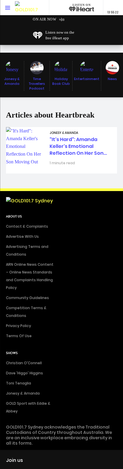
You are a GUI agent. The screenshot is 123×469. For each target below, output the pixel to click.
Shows (12, 353)
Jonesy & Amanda (23, 393)
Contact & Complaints (27, 226)
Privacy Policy (18, 325)
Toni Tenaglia (18, 383)
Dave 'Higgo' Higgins (24, 373)
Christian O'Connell (24, 362)
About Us (14, 216)
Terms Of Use (19, 335)
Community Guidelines (27, 297)
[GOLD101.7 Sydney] (27, 7)
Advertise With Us (22, 236)
